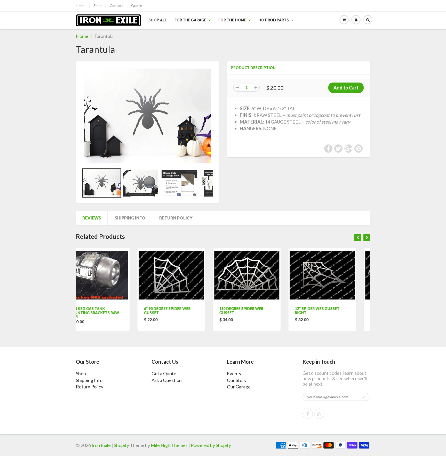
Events (234, 373)
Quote (136, 5)
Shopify (121, 445)
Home (80, 5)
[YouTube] (319, 414)
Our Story (236, 380)
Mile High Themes (169, 445)
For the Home (232, 20)
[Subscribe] (363, 397)
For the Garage (190, 20)
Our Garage (239, 386)
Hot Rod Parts (273, 20)
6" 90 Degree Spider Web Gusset (105, 310)
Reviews (91, 217)
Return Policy (176, 217)
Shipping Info (130, 217)
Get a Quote (164, 373)
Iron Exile (101, 445)
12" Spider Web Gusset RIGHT (255, 310)
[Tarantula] (147, 116)
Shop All (157, 20)
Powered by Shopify (211, 445)
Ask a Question (167, 380)
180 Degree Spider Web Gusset (180, 310)
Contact (116, 5)
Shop (97, 5)
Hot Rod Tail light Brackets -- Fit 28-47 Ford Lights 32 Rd (334, 312)
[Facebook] (307, 414)
